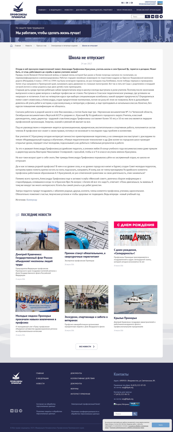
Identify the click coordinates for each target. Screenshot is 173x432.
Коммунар (32, 199)
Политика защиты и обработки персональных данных (49, 412)
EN (127, 3)
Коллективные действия (83, 378)
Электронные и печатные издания (64, 46)
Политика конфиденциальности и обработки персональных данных (85, 412)
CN (132, 3)
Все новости (85, 346)
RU (122, 3)
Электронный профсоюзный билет (85, 404)
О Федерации (54, 10)
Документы (81, 10)
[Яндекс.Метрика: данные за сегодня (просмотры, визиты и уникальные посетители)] (121, 404)
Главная (41, 10)
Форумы (74, 389)
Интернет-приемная (80, 394)
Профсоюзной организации (148, 10)
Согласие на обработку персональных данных (45, 405)
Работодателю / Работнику (101, 10)
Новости (68, 10)
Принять (161, 425)
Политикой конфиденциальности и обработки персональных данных (127, 427)
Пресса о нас (41, 46)
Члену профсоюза (124, 10)
